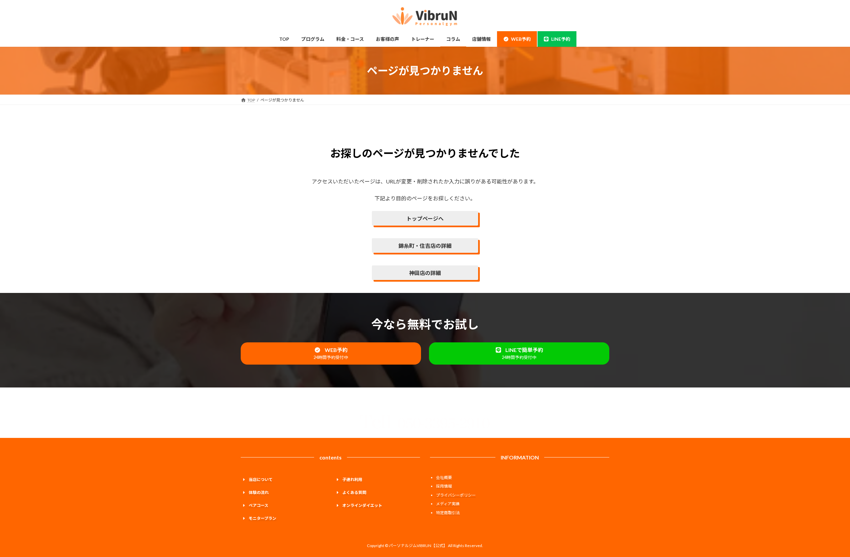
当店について (261, 479)
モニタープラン (262, 518)
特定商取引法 (448, 512)
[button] (331, 353)
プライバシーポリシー (456, 495)
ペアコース (258, 505)
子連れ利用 (352, 479)
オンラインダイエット (362, 505)
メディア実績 (448, 503)
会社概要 (444, 477)
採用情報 (444, 486)
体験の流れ (259, 492)
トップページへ (425, 218)
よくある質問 (354, 492)
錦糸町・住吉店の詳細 (425, 246)
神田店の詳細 (425, 273)
